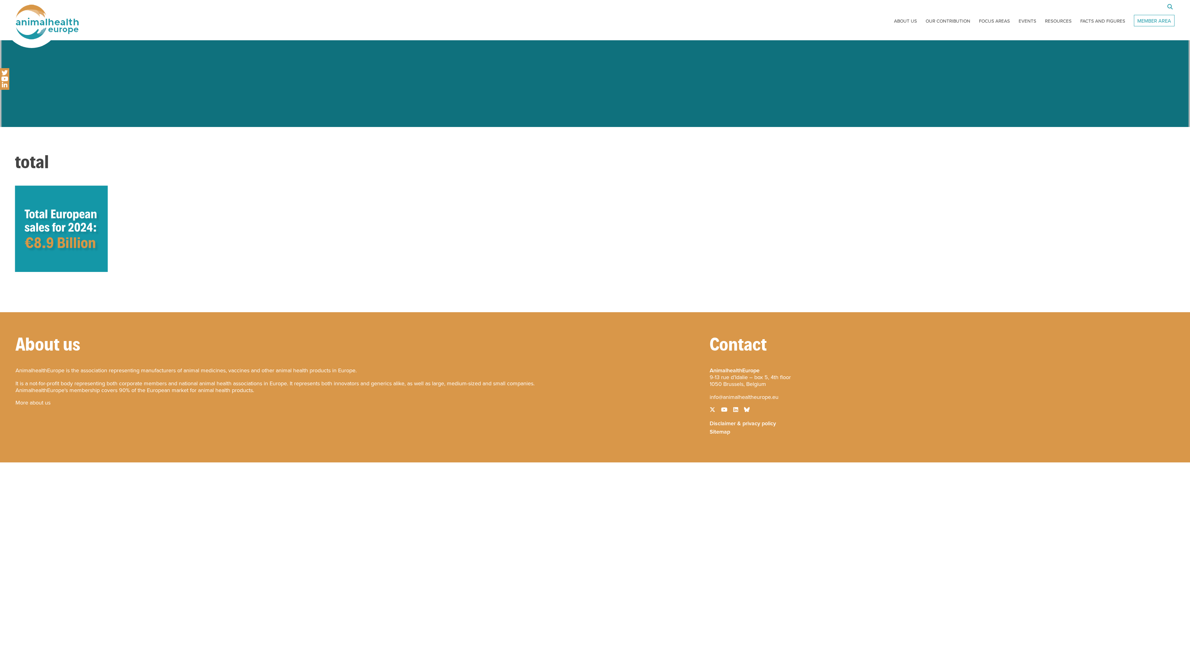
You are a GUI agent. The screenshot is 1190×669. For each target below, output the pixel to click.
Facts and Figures (1102, 21)
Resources (1058, 21)
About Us (905, 21)
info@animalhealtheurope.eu (744, 397)
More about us (33, 402)
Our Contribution (948, 21)
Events (1027, 21)
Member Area (1154, 20)
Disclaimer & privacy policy (743, 422)
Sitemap (720, 431)
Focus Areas (994, 21)
